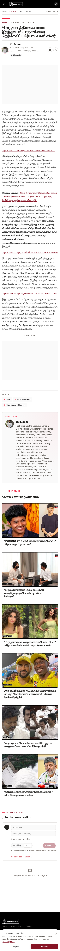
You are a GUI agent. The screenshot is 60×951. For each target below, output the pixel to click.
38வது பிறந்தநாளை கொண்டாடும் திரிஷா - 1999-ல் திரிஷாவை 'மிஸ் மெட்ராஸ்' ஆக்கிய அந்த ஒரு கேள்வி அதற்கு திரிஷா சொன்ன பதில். (29, 196)
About (4, 926)
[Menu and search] (4, 4)
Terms (20, 926)
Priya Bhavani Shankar (14, 405)
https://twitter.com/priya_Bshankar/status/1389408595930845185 (30, 252)
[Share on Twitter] (55, 49)
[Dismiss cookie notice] (56, 934)
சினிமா (13, 11)
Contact (29, 926)
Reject (16, 946)
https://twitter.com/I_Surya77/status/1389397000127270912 (28, 150)
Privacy (12, 926)
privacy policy (8, 941)
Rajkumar (18, 44)
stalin (7, 399)
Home (5, 11)
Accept (44, 946)
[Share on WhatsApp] (50, 49)
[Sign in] (56, 4)
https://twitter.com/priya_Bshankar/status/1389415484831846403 (30, 293)
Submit (49, 845)
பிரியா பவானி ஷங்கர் (23, 399)
